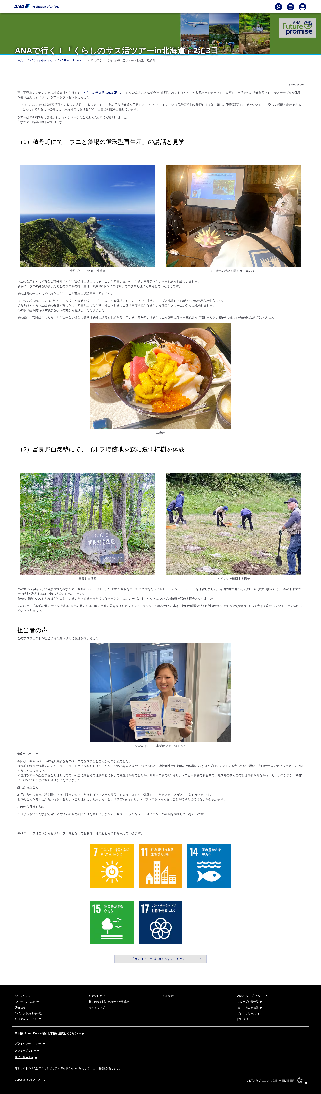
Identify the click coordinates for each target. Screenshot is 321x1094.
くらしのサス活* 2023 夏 (100, 92)
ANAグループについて (250, 995)
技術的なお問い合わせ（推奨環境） (110, 1001)
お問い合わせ (97, 995)
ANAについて (23, 995)
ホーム (19, 60)
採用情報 (242, 1019)
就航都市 (20, 1007)
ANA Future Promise (71, 60)
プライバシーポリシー (28, 1043)
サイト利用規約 (24, 1057)
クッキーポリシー (25, 1050)
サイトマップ (97, 1007)
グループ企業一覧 (248, 1001)
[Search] (278, 6)
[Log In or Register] (302, 6)
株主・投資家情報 (248, 1007)
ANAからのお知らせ (41, 60)
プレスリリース (246, 1013)
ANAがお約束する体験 (28, 1013)
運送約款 (168, 995)
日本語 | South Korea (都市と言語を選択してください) (48, 1033)
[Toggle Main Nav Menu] (290, 6)
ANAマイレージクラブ (28, 1019)
